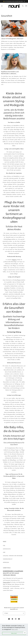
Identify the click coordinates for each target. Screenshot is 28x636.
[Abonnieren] (23, 613)
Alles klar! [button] (14, 633)
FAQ (4, 545)
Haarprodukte (6, 582)
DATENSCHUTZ (7, 549)
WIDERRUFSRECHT (7, 559)
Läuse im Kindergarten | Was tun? (12, 39)
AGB (4, 552)
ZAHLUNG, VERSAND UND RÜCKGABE (12, 555)
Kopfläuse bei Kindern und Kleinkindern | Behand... (10, 73)
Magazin (14, 259)
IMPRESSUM (6, 562)
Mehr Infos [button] (15, 629)
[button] (2, 6)
